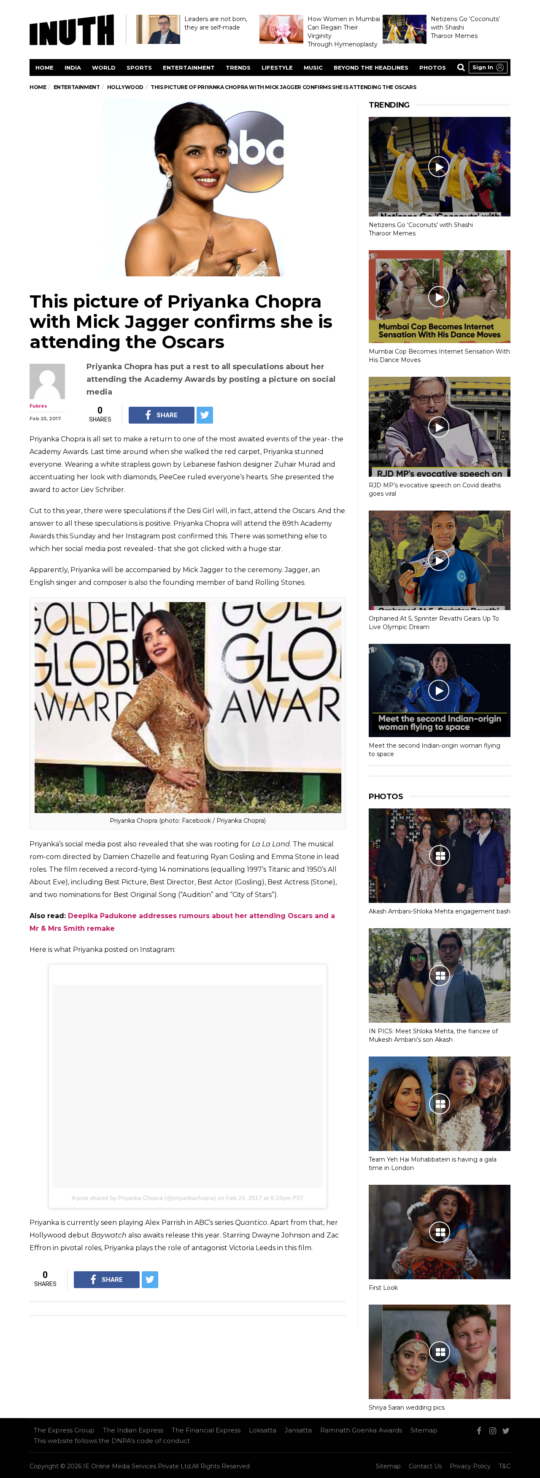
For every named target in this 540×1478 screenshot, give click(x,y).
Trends (238, 67)
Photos (432, 67)
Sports (139, 67)
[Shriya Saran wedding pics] (439, 1352)
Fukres (38, 406)
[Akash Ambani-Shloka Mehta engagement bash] (439, 855)
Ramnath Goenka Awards (361, 1430)
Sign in (482, 67)
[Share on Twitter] (205, 415)
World (104, 67)
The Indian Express (133, 1430)
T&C (504, 1466)
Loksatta (262, 1430)
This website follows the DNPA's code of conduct (112, 1441)
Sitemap (423, 1430)
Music (313, 67)
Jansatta (298, 1430)
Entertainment (189, 67)
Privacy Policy (470, 1466)
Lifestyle (277, 67)
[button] (488, 67)
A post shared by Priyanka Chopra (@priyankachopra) (144, 1197)
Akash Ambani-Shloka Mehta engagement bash (439, 911)
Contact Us (425, 1466)
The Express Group (64, 1430)
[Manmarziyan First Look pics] (439, 1232)
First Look (383, 1288)
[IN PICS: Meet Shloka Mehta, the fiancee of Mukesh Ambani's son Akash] (439, 975)
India (73, 67)
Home (44, 67)
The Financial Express (206, 1430)
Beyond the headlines (371, 67)
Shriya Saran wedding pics (407, 1407)
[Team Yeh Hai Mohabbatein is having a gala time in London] (439, 1103)
